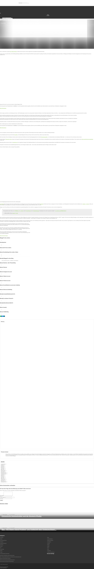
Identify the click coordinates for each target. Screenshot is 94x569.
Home (48, 14)
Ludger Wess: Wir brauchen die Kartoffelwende (9, 255)
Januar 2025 (3, 480)
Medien (48, 544)
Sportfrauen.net (15, 142)
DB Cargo (3, 278)
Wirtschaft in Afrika (9, 139)
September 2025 (3, 473)
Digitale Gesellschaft (50, 540)
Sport (48, 549)
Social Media (2, 549)
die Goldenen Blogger (13, 51)
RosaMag (15, 134)
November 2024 (3, 482)
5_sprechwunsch (4, 305)
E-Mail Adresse (2, 497)
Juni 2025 (2, 474)
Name (1, 496)
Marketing (1, 544)
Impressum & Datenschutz (4, 566)
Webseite (1, 498)
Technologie (49, 550)
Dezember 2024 (3, 481)
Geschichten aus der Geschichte (7, 269)
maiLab (3, 244)
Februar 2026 (3, 470)
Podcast (1, 546)
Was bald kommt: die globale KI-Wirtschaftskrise (7, 561)
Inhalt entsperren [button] (2, 129)
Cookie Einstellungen (3, 567)
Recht (48, 547)
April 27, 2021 (15, 213)
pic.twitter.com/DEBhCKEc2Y (60, 210)
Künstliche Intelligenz (3, 543)
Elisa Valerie (4, 282)
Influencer (1, 541)
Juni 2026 (2, 466)
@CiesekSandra (28, 210)
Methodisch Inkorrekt (5, 291)
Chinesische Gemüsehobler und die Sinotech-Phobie (7, 555)
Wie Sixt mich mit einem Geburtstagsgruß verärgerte (7, 559)
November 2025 (3, 472)
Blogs (48, 537)
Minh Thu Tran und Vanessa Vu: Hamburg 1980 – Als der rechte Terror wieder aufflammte (16, 256)
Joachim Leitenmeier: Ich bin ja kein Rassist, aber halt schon (11, 254)
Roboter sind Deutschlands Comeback (5, 558)
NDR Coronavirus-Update (6, 245)
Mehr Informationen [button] (3, 108)
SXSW (1, 550)
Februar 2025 (3, 479)
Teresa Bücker (4, 240)
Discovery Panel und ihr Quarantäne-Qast (8, 300)
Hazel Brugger (4, 309)
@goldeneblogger (36, 210)
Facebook (48, 15)
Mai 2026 (2, 467)
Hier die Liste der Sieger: (4, 235)
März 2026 (2, 469)
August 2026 (3, 464)
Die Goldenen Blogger (3, 540)
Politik (48, 546)
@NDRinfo (16, 210)
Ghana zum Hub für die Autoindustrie (87, 139)
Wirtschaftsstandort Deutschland (4, 553)
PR (0, 547)
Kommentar (2, 495)
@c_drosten (21, 210)
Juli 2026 (2, 465)
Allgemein (1, 537)
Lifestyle (48, 543)
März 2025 (2, 478)
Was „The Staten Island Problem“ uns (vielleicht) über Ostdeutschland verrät (10, 556)
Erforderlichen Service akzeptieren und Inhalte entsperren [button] (9, 110)
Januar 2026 (3, 471)
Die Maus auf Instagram (5, 287)
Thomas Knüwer (5, 514)
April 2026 (2, 468)
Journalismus (49, 541)
